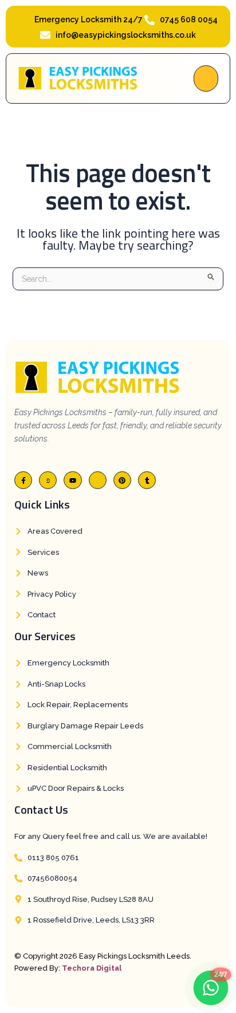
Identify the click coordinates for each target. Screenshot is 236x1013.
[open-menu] (206, 78)
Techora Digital (91, 968)
